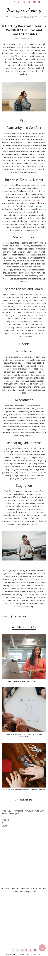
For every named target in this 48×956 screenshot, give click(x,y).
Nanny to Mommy (24, 10)
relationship (32, 169)
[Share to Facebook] (11, 617)
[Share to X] (16, 617)
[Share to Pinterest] (20, 617)
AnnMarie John (37, 954)
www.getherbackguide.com (28, 200)
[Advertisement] (24, 923)
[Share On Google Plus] (24, 617)
